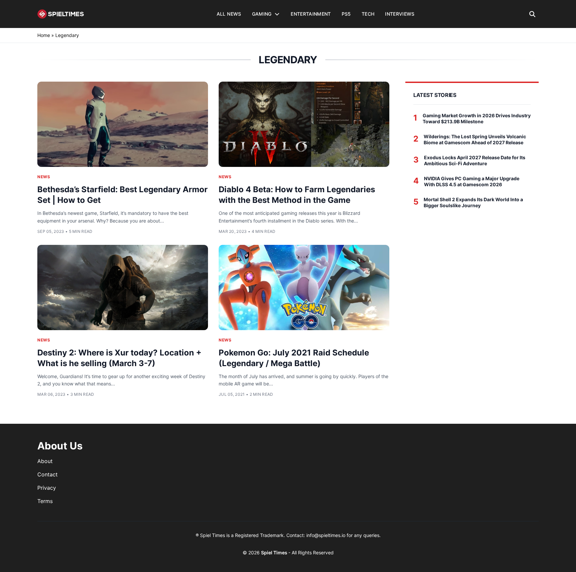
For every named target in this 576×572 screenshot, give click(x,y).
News (43, 176)
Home (43, 35)
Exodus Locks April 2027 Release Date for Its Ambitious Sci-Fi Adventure (474, 160)
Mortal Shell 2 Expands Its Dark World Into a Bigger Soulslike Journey (473, 202)
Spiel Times (274, 552)
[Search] (532, 14)
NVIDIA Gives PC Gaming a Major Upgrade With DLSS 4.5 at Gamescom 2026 (471, 181)
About (45, 461)
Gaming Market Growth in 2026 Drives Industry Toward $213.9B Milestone (477, 118)
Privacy (46, 487)
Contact (47, 474)
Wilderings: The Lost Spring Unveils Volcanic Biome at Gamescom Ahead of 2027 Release (475, 139)
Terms (45, 501)
